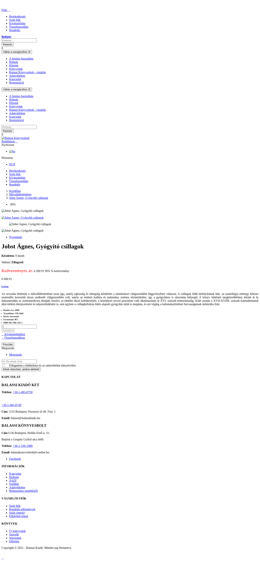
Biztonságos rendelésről (23, 490)
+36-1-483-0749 (11, 405)
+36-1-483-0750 (23, 392)
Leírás (5, 286)
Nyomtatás (15, 237)
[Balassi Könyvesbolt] (15, 138)
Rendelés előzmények (22, 509)
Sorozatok (15, 537)
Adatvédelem (17, 487)
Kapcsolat (15, 473)
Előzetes (14, 541)
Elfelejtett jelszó (18, 516)
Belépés (6, 36)
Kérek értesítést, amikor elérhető (21, 369)
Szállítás (14, 484)
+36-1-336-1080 (23, 445)
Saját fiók (15, 505)
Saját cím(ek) (17, 512)
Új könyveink (17, 531)
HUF (12, 164)
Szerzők (14, 534)
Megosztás (15, 354)
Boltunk (14, 477)
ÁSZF (13, 480)
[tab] (130, 286)
